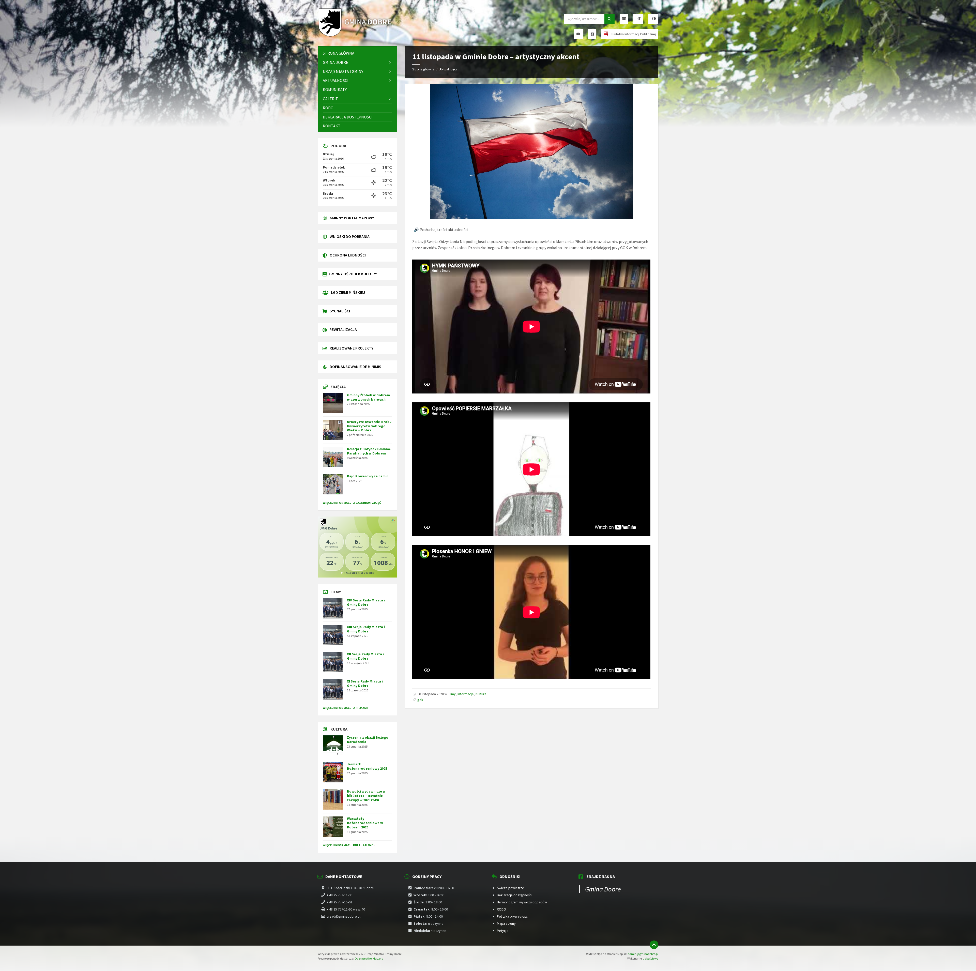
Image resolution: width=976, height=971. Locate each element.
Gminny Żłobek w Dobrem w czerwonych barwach (368, 397)
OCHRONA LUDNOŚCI (348, 254)
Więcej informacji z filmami (345, 708)
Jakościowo (650, 958)
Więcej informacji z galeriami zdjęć (352, 503)
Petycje (503, 930)
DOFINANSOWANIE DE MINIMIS (355, 366)
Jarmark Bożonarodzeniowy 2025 (367, 766)
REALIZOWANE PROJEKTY (351, 348)
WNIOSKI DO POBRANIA (350, 236)
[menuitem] (357, 53)
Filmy (452, 694)
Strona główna (423, 69)
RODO (501, 909)
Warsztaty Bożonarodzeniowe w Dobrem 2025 (365, 822)
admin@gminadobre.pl (643, 954)
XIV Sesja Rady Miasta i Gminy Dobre (366, 602)
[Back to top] (654, 944)
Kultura (481, 694)
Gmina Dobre (603, 889)
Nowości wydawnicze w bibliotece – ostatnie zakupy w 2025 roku (366, 795)
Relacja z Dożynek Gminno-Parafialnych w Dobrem (369, 451)
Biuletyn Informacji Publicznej (634, 34)
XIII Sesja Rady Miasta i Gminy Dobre (366, 629)
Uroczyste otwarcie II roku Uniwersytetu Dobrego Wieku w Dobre (369, 426)
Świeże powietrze (510, 888)
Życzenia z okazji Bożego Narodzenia (367, 739)
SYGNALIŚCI (340, 310)
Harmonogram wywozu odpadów (522, 902)
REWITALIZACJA (343, 329)
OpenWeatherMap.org (369, 958)
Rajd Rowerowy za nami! (367, 476)
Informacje (466, 694)
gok (420, 699)
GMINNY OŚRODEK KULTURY (353, 273)
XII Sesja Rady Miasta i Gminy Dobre (365, 656)
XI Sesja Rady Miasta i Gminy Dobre (365, 683)
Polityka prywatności (512, 916)
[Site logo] (356, 35)
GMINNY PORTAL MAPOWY (352, 217)
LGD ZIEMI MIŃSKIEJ (348, 292)
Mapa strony (506, 923)
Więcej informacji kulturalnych (349, 845)
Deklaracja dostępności (514, 895)
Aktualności (448, 69)
